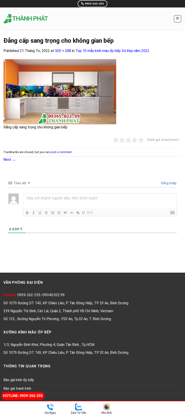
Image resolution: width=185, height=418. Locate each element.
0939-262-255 (29, 295)
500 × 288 (63, 51)
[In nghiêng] (33, 212)
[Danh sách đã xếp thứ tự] (52, 212)
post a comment (61, 152)
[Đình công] (46, 212)
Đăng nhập (168, 183)
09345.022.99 (54, 295)
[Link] (78, 212)
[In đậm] (27, 212)
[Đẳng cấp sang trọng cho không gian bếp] (59, 91)
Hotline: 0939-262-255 (23, 396)
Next (9, 159)
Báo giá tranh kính (17, 388)
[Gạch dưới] (40, 212)
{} (83, 212)
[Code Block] (71, 212)
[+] (90, 212)
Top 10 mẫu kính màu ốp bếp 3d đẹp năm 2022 (112, 51)
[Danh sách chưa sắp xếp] (59, 212)
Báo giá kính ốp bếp (18, 380)
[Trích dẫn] (65, 212)
